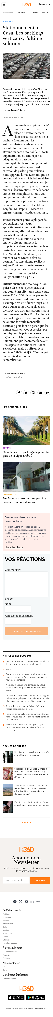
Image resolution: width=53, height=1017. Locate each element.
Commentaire (13, 569)
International (8, 924)
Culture (5, 927)
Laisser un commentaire (26, 631)
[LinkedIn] (32, 901)
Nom (8, 603)
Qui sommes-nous (10, 952)
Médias (6, 930)
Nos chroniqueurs (10, 943)
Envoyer (40, 881)
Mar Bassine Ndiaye (16, 110)
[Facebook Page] (15, 901)
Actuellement (8, 13)
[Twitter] (20, 901)
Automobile (7, 933)
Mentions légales (9, 979)
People (5, 937)
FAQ (4, 967)
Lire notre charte (14, 547)
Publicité (6, 955)
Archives (6, 958)
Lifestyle (6, 940)
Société (45, 13)
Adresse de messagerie (19, 615)
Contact (6, 970)
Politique (22, 13)
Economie (34, 13)
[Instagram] (38, 901)
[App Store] (16, 997)
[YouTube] (26, 901)
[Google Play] (35, 997)
